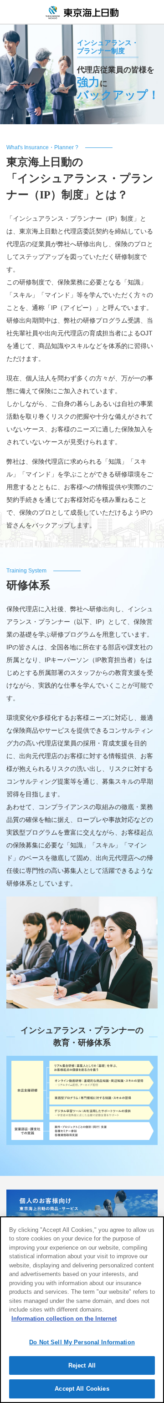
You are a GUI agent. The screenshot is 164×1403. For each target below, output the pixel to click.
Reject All (82, 1365)
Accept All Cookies (82, 1388)
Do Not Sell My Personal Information (82, 1342)
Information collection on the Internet (64, 1318)
